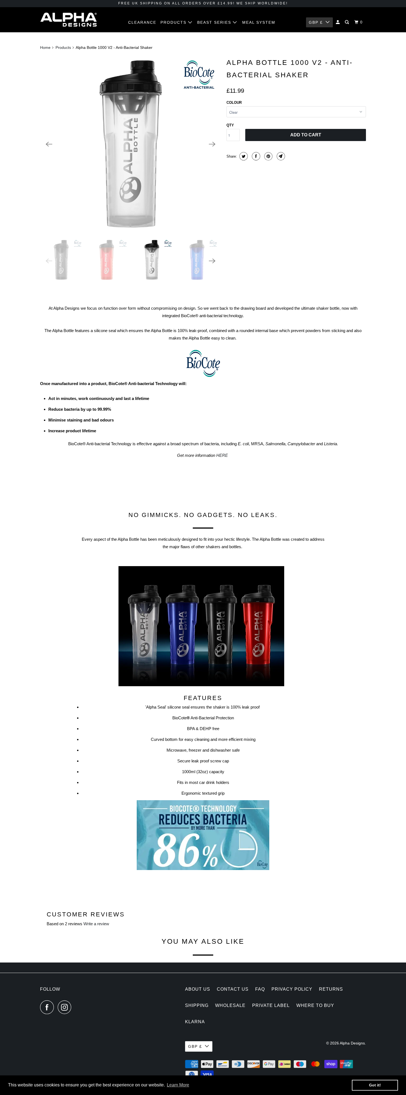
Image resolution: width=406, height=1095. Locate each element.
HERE (222, 455)
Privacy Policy (291, 989)
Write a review (96, 923)
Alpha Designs (352, 1043)
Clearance (142, 22)
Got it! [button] (375, 1085)
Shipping (197, 1005)
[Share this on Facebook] (255, 156)
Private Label (271, 1005)
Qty (230, 125)
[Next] (212, 144)
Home (45, 47)
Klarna (195, 1021)
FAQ (260, 989)
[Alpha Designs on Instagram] (66, 1007)
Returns (331, 989)
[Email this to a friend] (280, 156)
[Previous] (49, 144)
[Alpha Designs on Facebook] (48, 1007)
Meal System (258, 22)
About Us (197, 989)
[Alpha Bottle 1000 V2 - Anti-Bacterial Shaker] (130, 144)
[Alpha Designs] (68, 19)
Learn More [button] (178, 1085)
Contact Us (233, 989)
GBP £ (316, 22)
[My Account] (338, 22)
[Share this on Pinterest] (268, 156)
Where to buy (315, 1005)
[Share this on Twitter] (243, 156)
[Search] (347, 22)
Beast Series (215, 22)
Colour (234, 102)
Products (174, 22)
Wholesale (230, 1005)
